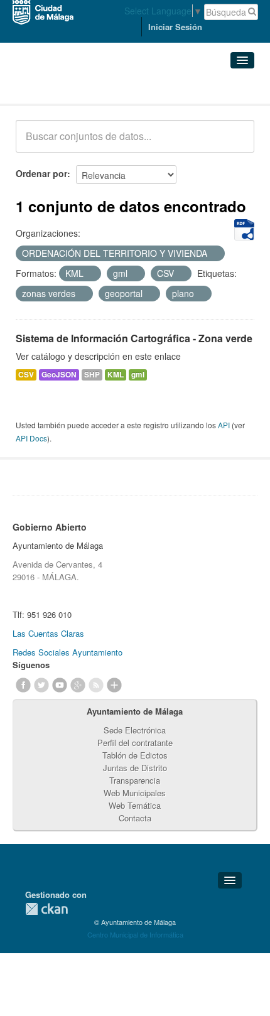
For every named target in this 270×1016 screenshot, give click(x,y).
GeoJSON (59, 374)
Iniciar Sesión (175, 27)
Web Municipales (135, 793)
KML (115, 374)
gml (137, 374)
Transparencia (134, 780)
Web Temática (135, 805)
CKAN (46, 909)
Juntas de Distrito (135, 768)
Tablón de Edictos (135, 755)
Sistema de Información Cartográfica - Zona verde (134, 338)
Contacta (135, 818)
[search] (236, 143)
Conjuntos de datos (71, 88)
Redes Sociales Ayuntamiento (67, 652)
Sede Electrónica (135, 730)
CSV (26, 374)
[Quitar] (214, 254)
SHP (92, 374)
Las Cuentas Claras (48, 633)
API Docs (31, 438)
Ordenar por (41, 173)
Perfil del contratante (135, 742)
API (224, 424)
